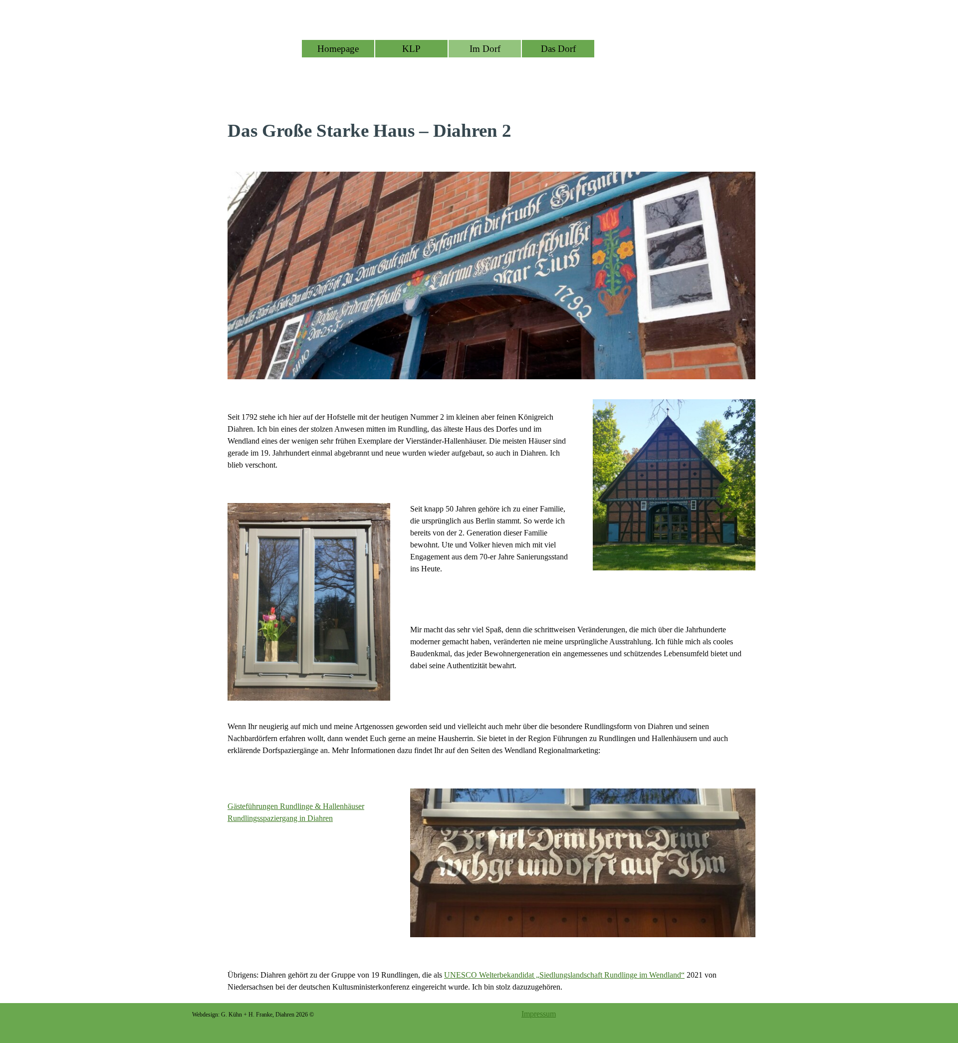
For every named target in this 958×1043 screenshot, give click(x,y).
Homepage (338, 48)
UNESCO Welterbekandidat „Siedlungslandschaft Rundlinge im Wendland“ (564, 975)
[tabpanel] (491, 131)
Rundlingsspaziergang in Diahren (280, 818)
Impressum (538, 1014)
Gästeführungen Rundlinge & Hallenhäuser (296, 806)
